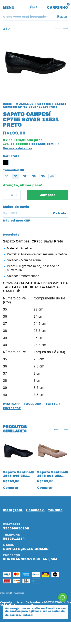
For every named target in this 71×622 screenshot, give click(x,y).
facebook (35, 510)
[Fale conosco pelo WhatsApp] (62, 597)
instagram (13, 510)
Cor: (11, 156)
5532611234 (14, 538)
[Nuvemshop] (12, 593)
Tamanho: (13, 170)
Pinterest (12, 408)
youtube (55, 510)
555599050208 (16, 528)
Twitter (52, 403)
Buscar (62, 16)
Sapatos (44, 103)
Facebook (32, 403)
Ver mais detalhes (17, 148)
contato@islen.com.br (26, 549)
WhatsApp (11, 403)
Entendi (27, 615)
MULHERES (24, 103)
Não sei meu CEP (16, 220)
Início (7, 103)
